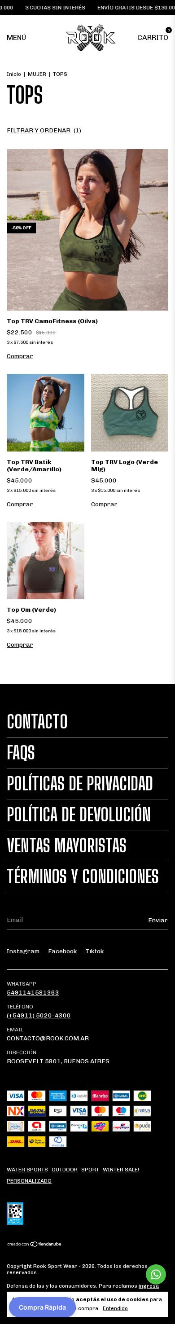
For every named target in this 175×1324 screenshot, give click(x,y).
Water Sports (27, 1169)
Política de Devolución (79, 814)
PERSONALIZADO (29, 1181)
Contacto (37, 721)
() (44, 130)
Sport (90, 1169)
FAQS (21, 752)
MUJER (37, 74)
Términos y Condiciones (83, 876)
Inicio (14, 74)
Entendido (115, 1308)
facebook (63, 951)
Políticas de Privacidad (80, 783)
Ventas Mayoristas (67, 845)
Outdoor (65, 1169)
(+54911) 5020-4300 (39, 1015)
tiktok (94, 951)
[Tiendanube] (35, 1245)
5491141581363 (33, 992)
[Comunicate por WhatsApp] (156, 1274)
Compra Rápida (42, 1307)
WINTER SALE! (121, 1169)
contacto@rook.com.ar (48, 1038)
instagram (24, 951)
